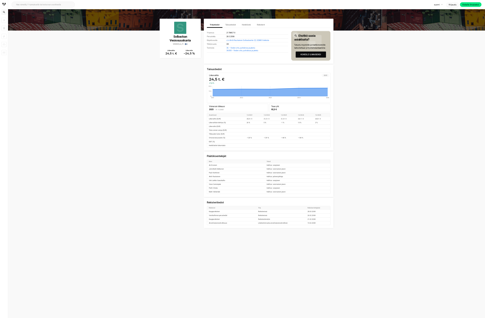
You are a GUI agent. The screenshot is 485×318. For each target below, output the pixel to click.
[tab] (214, 25)
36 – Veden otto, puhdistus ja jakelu (240, 48)
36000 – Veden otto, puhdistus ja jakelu (242, 51)
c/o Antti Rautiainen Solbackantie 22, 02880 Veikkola (247, 40)
